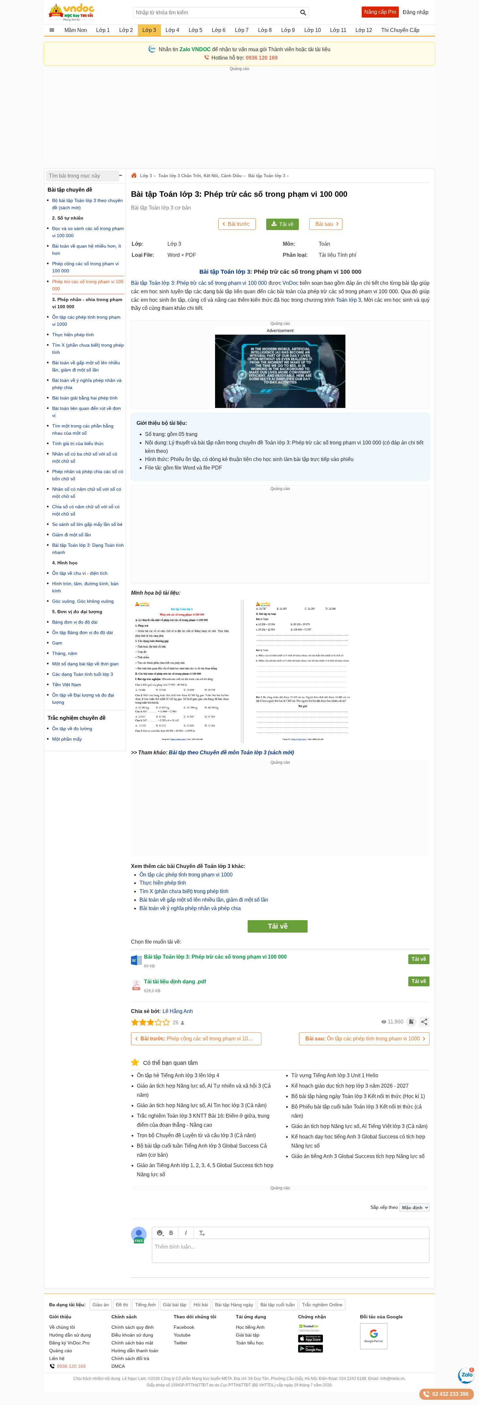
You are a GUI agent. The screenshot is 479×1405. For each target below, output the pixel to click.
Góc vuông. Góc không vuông (83, 601)
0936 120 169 (71, 1366)
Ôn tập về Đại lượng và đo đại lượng (83, 698)
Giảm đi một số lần (71, 534)
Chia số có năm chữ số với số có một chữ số (86, 510)
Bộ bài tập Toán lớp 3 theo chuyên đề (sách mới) (87, 204)
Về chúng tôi (62, 1327)
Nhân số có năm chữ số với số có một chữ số (86, 492)
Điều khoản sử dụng (132, 1335)
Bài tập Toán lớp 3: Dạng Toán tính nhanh (88, 549)
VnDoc (290, 283)
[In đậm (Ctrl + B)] (171, 1232)
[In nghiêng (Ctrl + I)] (186, 1232)
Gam (57, 642)
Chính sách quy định (132, 1327)
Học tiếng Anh (250, 1327)
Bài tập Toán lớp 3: (225, 271)
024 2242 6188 (352, 1378)
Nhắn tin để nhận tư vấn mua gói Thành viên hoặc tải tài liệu (244, 49)
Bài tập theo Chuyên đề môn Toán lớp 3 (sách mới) (231, 752)
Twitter (180, 1342)
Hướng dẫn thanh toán (134, 1350)
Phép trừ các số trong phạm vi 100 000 (87, 285)
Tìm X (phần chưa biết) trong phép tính (183, 891)
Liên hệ (57, 1358)
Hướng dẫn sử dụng (70, 1335)
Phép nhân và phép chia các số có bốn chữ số (87, 475)
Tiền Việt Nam (66, 684)
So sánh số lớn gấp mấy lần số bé (87, 524)
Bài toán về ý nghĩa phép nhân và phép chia (190, 908)
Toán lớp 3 (348, 300)
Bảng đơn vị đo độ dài (74, 622)
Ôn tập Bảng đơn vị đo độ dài (82, 632)
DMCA (118, 1366)
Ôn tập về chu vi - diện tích (80, 573)
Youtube (182, 1335)
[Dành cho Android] (310, 1351)
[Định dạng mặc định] (201, 1232)
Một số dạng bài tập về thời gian (85, 663)
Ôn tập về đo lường (72, 728)
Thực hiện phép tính (162, 883)
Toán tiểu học (250, 1342)
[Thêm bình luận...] (290, 1251)
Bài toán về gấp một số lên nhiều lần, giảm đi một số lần (203, 900)
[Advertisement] (239, 117)
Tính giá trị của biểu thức (78, 443)
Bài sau (324, 224)
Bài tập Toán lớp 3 (266, 175)
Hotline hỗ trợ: (244, 58)
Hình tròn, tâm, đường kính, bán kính (85, 587)
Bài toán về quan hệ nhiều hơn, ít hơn (86, 249)
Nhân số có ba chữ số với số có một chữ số (84, 457)
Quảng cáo (60, 1350)
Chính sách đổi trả (130, 1358)
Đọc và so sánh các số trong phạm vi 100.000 (88, 232)
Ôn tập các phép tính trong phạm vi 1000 (186, 874)
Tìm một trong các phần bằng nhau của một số (82, 429)
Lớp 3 (146, 175)
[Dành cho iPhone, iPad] (310, 1340)
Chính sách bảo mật (132, 1342)
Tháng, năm (64, 653)
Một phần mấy (67, 739)
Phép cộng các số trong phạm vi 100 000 (200, 1038)
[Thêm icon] (159, 1232)
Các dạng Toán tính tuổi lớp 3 (82, 674)
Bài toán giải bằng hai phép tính (85, 397)
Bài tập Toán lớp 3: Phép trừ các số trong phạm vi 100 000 (199, 283)
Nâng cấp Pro (380, 12)
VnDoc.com (135, 175)
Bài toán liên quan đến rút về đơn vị (86, 412)
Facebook (184, 1327)
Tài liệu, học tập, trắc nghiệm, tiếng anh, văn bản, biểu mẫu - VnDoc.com (87, 12)
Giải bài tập (247, 1335)
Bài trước (239, 224)
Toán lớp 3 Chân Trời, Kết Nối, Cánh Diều (200, 175)
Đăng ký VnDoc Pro (69, 1342)
